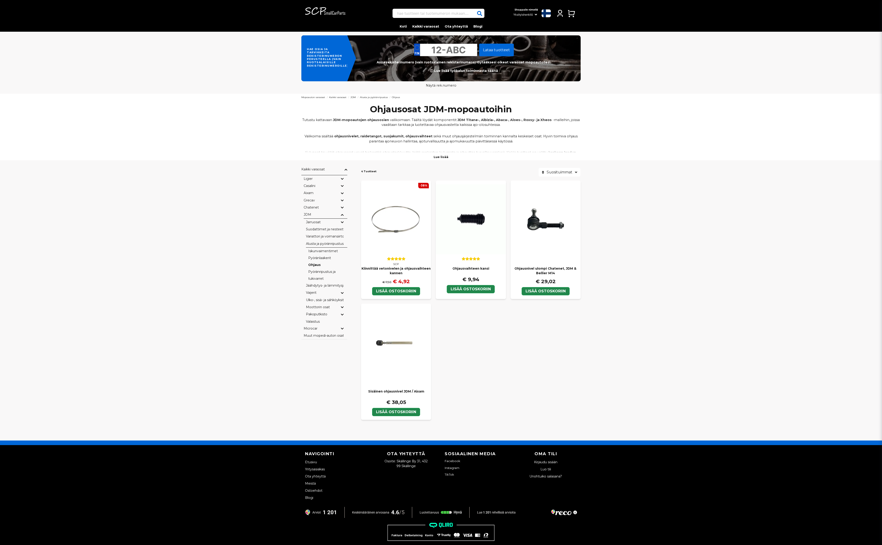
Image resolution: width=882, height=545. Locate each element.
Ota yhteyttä (456, 26)
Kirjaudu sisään (545, 462)
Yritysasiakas (315, 469)
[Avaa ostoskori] (571, 13)
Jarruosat (313, 222)
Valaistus (313, 321)
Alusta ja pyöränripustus (374, 97)
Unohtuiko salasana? (545, 476)
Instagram (452, 468)
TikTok (449, 474)
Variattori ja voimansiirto (325, 236)
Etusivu (311, 462)
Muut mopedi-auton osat (324, 335)
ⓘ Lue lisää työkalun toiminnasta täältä (464, 71)
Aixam (309, 193)
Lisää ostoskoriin (396, 291)
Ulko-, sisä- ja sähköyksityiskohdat (325, 300)
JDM (353, 97)
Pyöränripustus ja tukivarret (322, 275)
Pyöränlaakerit (319, 258)
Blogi (477, 26)
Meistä (310, 483)
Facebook (452, 461)
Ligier (308, 179)
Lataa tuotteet (496, 50)
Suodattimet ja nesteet (324, 229)
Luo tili (545, 469)
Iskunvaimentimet (323, 251)
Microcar (310, 328)
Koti (403, 26)
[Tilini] (560, 13)
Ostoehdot (313, 491)
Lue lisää (441, 157)
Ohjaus (314, 265)
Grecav (309, 200)
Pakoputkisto (316, 314)
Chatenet (311, 207)
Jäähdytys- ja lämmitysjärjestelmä (325, 285)
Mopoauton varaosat (313, 97)
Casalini (309, 186)
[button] (479, 13)
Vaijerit (311, 293)
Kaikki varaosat (425, 26)
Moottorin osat (318, 307)
